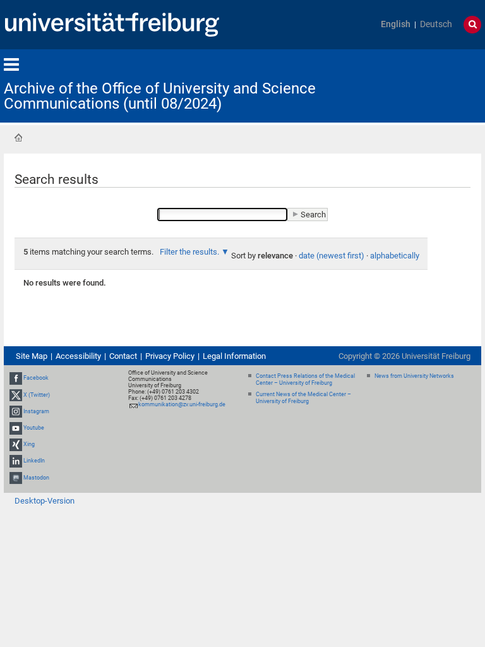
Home (18, 137)
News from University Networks (414, 376)
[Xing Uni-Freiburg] (15, 444)
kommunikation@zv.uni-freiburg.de (181, 404)
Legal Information (234, 356)
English (395, 24)
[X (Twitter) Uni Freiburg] (15, 395)
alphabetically (394, 255)
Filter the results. (190, 252)
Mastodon (36, 478)
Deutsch (436, 24)
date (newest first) (331, 255)
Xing (29, 444)
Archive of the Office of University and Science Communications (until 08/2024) (160, 96)
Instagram (36, 411)
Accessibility (78, 356)
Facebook (36, 378)
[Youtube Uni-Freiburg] (15, 428)
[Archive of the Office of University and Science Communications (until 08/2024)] (419, 85)
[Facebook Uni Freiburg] (15, 378)
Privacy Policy (170, 356)
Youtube (33, 428)
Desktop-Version (45, 500)
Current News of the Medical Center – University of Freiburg (303, 397)
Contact (123, 356)
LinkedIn (34, 461)
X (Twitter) (36, 395)
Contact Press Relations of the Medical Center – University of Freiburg (305, 379)
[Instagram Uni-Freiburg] (15, 411)
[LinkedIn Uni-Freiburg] (15, 461)
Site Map (31, 356)
